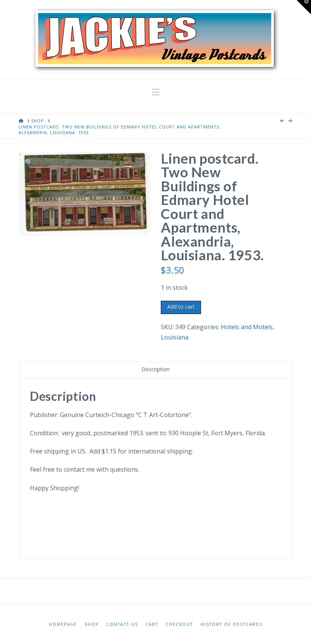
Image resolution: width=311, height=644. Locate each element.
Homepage (63, 624)
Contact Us (122, 624)
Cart (152, 624)
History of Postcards (231, 624)
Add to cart (181, 306)
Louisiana (174, 337)
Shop (92, 624)
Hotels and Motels (247, 327)
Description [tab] (155, 369)
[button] (156, 92)
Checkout (179, 624)
